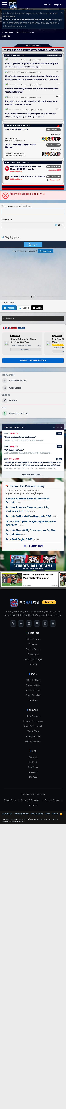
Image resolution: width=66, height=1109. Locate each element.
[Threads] (45, 623)
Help (48, 813)
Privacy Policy (10, 800)
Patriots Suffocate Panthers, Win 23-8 (28, 516)
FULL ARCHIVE (33, 546)
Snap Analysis (33, 716)
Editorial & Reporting (30, 800)
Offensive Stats (33, 680)
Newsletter (33, 767)
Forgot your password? (14, 229)
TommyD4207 (55, 180)
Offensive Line (33, 690)
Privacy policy (37, 813)
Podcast (33, 762)
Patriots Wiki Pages (33, 659)
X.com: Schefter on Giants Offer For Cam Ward (23, 340)
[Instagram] (21, 623)
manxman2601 (55, 170)
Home (55, 813)
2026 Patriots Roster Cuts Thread (20, 146)
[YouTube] (53, 623)
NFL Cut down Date (16, 129)
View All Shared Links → (33, 360)
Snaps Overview (33, 695)
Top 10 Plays (33, 731)
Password (7, 219)
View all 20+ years (33, 474)
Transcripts (33, 654)
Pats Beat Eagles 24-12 (19, 539)
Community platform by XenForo (26, 819)
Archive (33, 664)
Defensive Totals (33, 741)
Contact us (7, 813)
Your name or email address (16, 206)
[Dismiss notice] (61, 13)
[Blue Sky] (37, 623)
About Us (33, 757)
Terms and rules (21, 813)
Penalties (33, 700)
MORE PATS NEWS (54, 55)
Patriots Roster (33, 649)
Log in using (8, 302)
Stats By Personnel (33, 726)
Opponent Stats (33, 685)
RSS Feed (33, 777)
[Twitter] (13, 623)
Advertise (33, 772)
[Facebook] (29, 623)
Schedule (33, 644)
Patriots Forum (33, 639)
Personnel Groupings (33, 721)
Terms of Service (52, 800)
